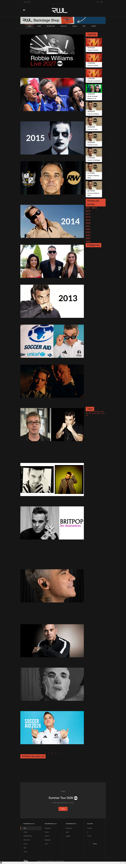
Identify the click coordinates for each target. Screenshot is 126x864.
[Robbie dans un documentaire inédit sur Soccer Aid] (52, 341)
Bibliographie (48, 840)
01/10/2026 (91, 173)
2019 (88, 220)
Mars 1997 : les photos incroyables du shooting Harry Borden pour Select (49, 500)
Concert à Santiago (94, 160)
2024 (88, 235)
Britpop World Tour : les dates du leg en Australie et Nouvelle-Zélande (51, 617)
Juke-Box (47, 836)
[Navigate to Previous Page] (41, 753)
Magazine (68, 836)
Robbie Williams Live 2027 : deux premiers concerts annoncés (52, 71)
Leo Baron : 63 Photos (32, 775)
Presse (46, 843)
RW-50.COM (63, 26)
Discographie (48, 828)
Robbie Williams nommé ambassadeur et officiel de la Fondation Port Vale (51, 198)
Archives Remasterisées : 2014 (40, 239)
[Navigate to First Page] (38, 753)
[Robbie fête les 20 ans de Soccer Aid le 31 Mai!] (52, 728)
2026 (88, 242)
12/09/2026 (91, 78)
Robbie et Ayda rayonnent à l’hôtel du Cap (46, 279)
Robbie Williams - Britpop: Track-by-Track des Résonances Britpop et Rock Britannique (48, 543)
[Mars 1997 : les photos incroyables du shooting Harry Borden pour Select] (52, 479)
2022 (88, 229)
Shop (84, 26)
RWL (60, 10)
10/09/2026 (91, 63)
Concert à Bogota (93, 114)
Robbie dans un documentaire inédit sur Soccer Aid (51, 359)
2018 (88, 217)
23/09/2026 (91, 127)
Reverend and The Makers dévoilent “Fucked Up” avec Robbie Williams (50, 401)
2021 (88, 226)
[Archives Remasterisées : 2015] (52, 138)
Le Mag (39, 26)
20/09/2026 (91, 111)
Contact (93, 26)
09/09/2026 (91, 48)
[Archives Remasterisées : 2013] (52, 301)
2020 (88, 223)
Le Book (74, 26)
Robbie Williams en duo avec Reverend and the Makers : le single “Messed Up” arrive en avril (49, 562)
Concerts (47, 832)
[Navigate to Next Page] (63, 753)
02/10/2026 (91, 191)
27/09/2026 (91, 158)
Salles (67, 832)
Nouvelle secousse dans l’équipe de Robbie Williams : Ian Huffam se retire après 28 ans (47, 445)
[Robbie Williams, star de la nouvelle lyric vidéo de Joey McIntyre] (52, 684)
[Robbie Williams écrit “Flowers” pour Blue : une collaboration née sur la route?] (52, 452)
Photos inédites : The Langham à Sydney (41, 769)
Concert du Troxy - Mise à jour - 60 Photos (83, 769)
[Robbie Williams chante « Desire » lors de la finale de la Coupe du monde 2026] (52, 94)
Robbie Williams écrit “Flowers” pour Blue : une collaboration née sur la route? (49, 456)
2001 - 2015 (91, 208)
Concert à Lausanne (94, 81)
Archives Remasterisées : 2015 (40, 156)
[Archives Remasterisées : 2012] (40, 550)
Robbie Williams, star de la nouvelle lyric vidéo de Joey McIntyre (50, 704)
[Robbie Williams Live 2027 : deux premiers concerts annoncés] (52, 51)
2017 (88, 214)
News (29, 26)
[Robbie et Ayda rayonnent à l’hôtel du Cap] (52, 261)
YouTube (89, 836)
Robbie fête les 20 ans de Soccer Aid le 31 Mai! (49, 746)
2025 (88, 238)
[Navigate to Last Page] (66, 753)
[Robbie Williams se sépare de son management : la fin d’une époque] (52, 641)
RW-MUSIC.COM (51, 26)
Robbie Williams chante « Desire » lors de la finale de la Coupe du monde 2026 (51, 115)
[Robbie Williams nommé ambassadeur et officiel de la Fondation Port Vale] (52, 178)
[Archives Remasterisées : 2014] (52, 221)
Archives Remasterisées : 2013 (40, 319)
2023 (88, 232)
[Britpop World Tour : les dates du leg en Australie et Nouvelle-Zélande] (52, 613)
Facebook (89, 828)
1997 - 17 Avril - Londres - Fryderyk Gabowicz (43, 762)
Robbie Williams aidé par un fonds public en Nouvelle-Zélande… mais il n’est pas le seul (47, 606)
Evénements (69, 828)
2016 (88, 211)
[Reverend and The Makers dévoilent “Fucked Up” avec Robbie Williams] (52, 381)
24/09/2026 (91, 142)
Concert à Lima (92, 129)
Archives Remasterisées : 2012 (40, 552)
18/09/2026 (91, 94)
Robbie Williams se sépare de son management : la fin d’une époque (52, 661)
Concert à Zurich (93, 50)
